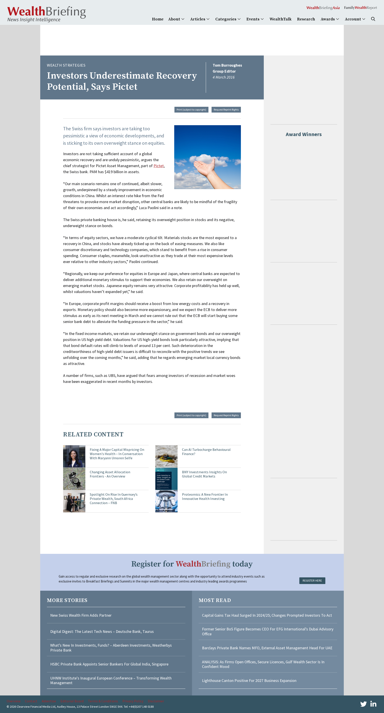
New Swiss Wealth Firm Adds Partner (81, 615)
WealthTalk (281, 19)
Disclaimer (156, 701)
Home (158, 19)
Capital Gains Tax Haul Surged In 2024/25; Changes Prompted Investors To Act (267, 615)
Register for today (192, 564)
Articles (198, 19)
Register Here (312, 580)
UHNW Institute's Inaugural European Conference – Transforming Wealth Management (111, 680)
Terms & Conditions (103, 701)
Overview (13, 701)
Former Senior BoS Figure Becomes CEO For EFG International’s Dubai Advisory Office (267, 631)
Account (353, 19)
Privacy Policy (132, 701)
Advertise (49, 701)
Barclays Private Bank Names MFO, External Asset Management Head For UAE (267, 647)
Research (306, 19)
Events (253, 19)
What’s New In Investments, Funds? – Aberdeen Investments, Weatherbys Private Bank (111, 648)
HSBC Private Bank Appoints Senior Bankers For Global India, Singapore (109, 664)
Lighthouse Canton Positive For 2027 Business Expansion (249, 680)
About (174, 19)
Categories (226, 19)
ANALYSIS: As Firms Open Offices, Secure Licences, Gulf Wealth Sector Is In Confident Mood (263, 664)
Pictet (159, 165)
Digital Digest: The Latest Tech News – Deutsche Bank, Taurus (102, 631)
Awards (328, 19)
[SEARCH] (373, 19)
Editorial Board (72, 701)
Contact (31, 701)
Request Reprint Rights (226, 109)
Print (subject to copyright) (191, 109)
